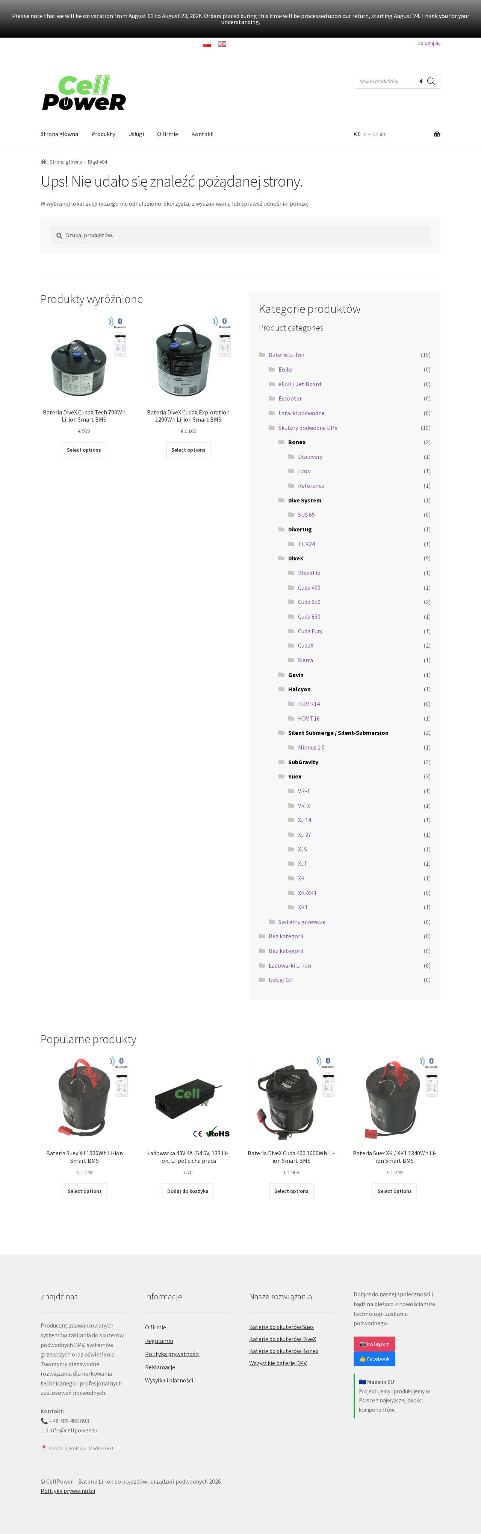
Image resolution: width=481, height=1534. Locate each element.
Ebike (285, 369)
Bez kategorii (286, 936)
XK (301, 878)
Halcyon (299, 689)
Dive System (305, 500)
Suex (294, 776)
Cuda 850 (309, 616)
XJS (302, 849)
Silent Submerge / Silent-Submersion (338, 732)
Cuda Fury (310, 631)
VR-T (304, 791)
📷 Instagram (374, 1343)
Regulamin (159, 1340)
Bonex (297, 442)
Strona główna (59, 134)
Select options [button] (84, 449)
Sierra (305, 660)
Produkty (103, 134)
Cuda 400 (309, 587)
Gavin (296, 674)
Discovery (310, 456)
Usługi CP (281, 979)
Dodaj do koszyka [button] (188, 1191)
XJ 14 (304, 820)
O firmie (167, 134)
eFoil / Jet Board (299, 384)
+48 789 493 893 (69, 1421)
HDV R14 (309, 703)
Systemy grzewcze (302, 922)
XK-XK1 (307, 893)
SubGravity (303, 762)
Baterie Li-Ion (286, 354)
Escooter (290, 398)
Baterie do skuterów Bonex (283, 1351)
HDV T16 (309, 718)
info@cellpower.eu (73, 1430)
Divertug (300, 529)
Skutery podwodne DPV (307, 427)
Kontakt (202, 134)
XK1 (303, 907)
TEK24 (306, 544)
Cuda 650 (309, 601)
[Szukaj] (431, 81)
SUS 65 (306, 514)
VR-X (304, 805)
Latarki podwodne (301, 413)
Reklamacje (160, 1367)
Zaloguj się (429, 43)
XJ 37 (304, 834)
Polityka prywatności (172, 1354)
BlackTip (309, 573)
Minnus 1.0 (311, 747)
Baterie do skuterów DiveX (282, 1339)
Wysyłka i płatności (169, 1380)
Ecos (304, 471)
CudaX (305, 645)
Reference (311, 485)
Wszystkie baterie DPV (278, 1363)
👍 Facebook (374, 1358)
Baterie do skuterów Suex (281, 1327)
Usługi (136, 134)
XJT (303, 863)
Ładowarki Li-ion (290, 965)
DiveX (295, 558)
